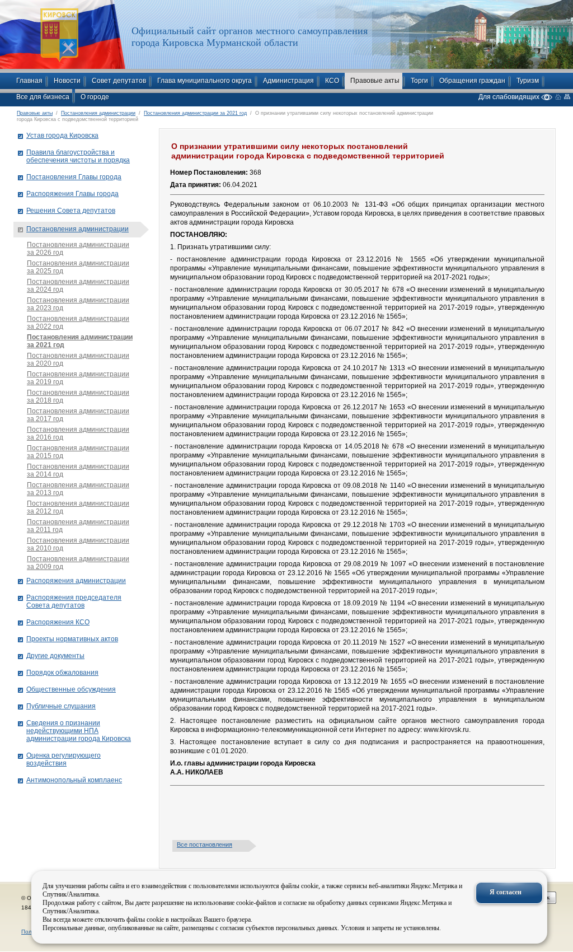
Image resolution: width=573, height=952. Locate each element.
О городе (95, 97)
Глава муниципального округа (204, 81)
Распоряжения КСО (58, 622)
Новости (67, 81)
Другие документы (55, 656)
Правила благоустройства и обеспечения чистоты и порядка (78, 156)
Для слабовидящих (509, 96)
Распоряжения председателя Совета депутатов (73, 601)
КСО (332, 81)
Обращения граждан (472, 81)
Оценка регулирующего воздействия (63, 759)
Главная (29, 81)
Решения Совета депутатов (70, 210)
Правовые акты (375, 81)
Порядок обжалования (62, 672)
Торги (419, 81)
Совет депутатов (119, 81)
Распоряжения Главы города (72, 194)
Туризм (527, 81)
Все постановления (204, 844)
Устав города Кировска (62, 135)
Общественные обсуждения (71, 689)
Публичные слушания (61, 706)
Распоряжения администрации (76, 581)
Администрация (288, 81)
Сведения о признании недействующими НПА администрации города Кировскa (78, 731)
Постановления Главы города (73, 177)
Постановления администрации (98, 113)
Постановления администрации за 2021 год (195, 113)
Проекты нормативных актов (72, 639)
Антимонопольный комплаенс (74, 780)
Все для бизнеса (42, 97)
